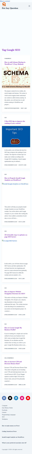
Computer (4, 405)
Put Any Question (10, 8)
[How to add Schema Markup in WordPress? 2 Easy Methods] (16, 77)
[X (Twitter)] (10, 398)
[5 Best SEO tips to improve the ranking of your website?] (16, 136)
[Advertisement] (16, 27)
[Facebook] (4, 398)
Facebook (4, 410)
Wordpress (8, 58)
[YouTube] (28, 398)
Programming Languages (9, 414)
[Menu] (29, 6)
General (4, 412)
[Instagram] (22, 398)
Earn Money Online (7, 408)
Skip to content (5, 1)
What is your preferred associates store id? (14, 443)
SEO (6, 117)
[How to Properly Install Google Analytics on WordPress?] (16, 193)
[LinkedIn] (16, 398)
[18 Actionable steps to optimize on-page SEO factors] (16, 250)
